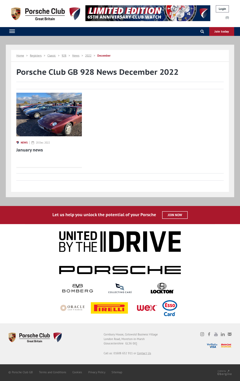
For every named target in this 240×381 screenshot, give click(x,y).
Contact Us (144, 353)
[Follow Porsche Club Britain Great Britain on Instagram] (202, 334)
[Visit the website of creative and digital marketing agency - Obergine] (225, 372)
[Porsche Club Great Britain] (45, 13)
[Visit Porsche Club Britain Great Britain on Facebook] (209, 334)
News (75, 56)
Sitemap (117, 372)
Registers (36, 56)
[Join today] (221, 31)
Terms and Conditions (52, 372)
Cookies (77, 372)
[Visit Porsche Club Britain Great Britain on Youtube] (216, 334)
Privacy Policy (96, 372)
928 (64, 56)
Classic (51, 56)
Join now (175, 215)
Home (20, 56)
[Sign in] (222, 8)
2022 (88, 56)
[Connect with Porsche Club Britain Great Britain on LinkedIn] (223, 334)
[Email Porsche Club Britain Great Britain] (230, 334)
